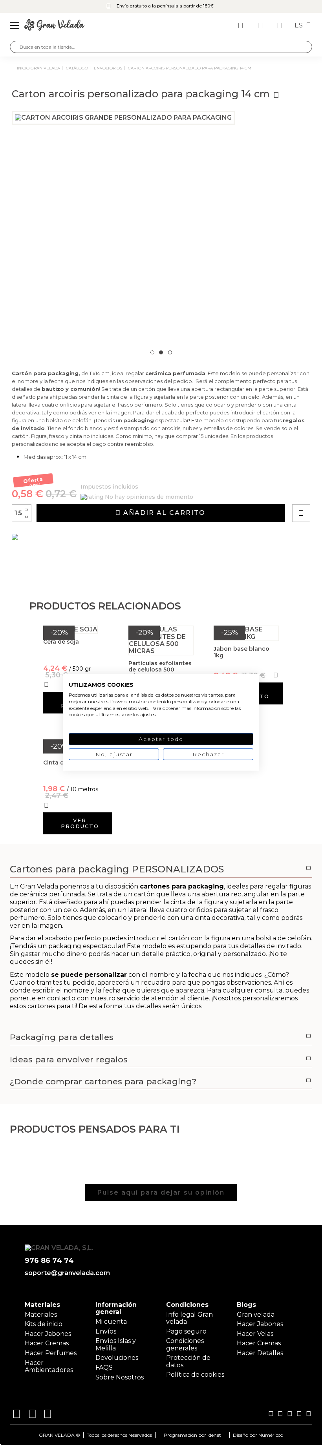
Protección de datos (188, 1361)
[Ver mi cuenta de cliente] (261, 25)
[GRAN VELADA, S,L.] (54, 25)
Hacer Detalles (260, 1353)
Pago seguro (186, 1331)
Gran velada (255, 1314)
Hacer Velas (255, 1333)
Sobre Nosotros (119, 1377)
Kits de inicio (43, 1324)
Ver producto (80, 823)
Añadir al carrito (163, 512)
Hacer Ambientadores (49, 1366)
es (299, 25)
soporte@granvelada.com (67, 1273)
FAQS (104, 1367)
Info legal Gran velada (189, 1318)
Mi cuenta (111, 1321)
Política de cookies (195, 1374)
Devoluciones (116, 1357)
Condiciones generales (185, 1344)
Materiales (41, 1314)
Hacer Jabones (48, 1333)
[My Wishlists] (241, 25)
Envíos (105, 1331)
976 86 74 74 (49, 1261)
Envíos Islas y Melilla (115, 1344)
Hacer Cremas (47, 1343)
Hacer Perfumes (51, 1353)
